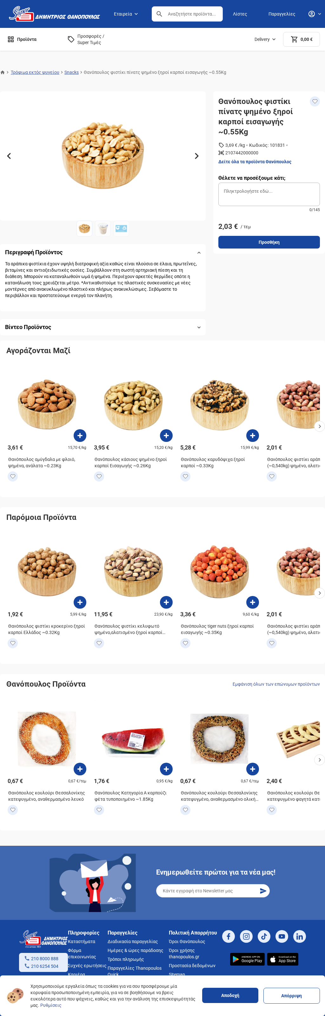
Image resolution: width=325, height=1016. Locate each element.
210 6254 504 (44, 966)
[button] (159, 14)
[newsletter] (263, 891)
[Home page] (2, 72)
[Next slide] (319, 426)
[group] (103, 156)
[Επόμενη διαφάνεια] (196, 156)
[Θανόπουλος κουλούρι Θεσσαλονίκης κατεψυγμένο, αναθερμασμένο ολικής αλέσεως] (252, 769)
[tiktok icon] (264, 936)
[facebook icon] (228, 936)
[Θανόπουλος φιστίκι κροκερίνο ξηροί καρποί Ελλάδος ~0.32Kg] (80, 602)
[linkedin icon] (299, 936)
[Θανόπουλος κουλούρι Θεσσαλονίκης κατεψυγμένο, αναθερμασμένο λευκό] (80, 769)
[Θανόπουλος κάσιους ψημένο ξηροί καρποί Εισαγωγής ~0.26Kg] (166, 435)
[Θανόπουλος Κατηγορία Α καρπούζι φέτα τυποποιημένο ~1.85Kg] (166, 769)
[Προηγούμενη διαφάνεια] (9, 156)
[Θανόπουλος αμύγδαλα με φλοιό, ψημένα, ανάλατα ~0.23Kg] (80, 435)
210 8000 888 (44, 958)
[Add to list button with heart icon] (13, 476)
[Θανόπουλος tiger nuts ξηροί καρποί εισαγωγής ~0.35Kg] (252, 602)
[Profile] (314, 14)
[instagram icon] (246, 936)
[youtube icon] (281, 936)
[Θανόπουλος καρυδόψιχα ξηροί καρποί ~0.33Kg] (252, 435)
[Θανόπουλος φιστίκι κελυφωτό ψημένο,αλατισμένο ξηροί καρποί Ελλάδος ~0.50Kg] (166, 602)
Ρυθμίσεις (51, 1005)
